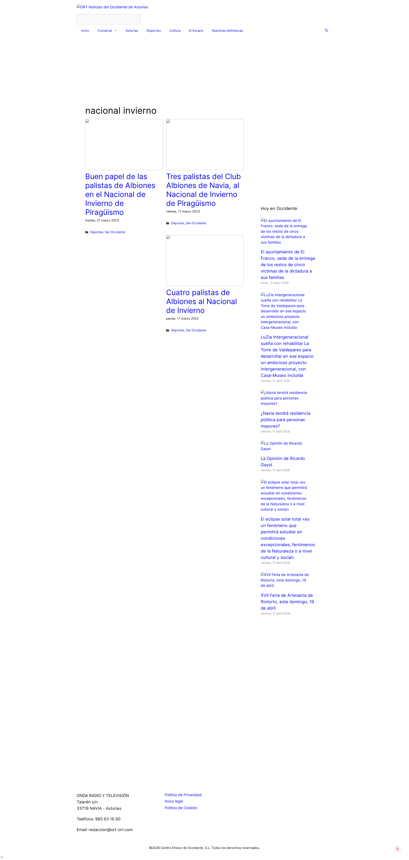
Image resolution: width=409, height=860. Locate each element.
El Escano (196, 31)
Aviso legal (174, 801)
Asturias (132, 31)
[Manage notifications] (397, 849)
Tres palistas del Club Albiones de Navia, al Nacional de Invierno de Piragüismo (203, 190)
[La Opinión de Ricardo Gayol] (285, 449)
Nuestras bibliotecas (227, 31)
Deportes (154, 31)
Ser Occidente (115, 232)
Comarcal (105, 31)
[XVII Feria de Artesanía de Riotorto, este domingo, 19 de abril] (285, 585)
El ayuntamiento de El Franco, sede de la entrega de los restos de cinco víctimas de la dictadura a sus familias (288, 264)
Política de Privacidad (183, 795)
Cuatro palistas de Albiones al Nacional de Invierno (201, 301)
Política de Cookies (181, 808)
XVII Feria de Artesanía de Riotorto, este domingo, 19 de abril (287, 602)
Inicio (85, 31)
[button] (2, 857)
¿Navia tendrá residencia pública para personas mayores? (285, 420)
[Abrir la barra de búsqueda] (326, 30)
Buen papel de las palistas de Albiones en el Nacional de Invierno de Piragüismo (120, 194)
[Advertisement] (164, 75)
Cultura (174, 31)
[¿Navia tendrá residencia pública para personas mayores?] (285, 403)
